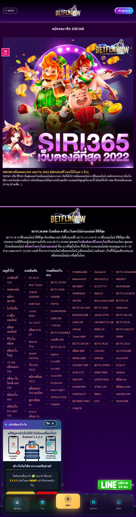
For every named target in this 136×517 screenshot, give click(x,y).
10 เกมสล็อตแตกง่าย (13, 366)
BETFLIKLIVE (124, 315)
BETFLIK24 (101, 343)
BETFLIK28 (123, 322)
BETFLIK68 (57, 289)
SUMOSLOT (79, 394)
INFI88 (76, 300)
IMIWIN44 (78, 293)
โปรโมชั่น (12, 308)
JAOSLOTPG (101, 315)
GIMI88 (55, 296)
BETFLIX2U (123, 343)
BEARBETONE (80, 401)
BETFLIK (11, 237)
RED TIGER (35, 285)
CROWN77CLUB (104, 322)
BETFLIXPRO (102, 365)
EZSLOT (121, 365)
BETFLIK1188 (80, 307)
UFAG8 (76, 329)
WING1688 (79, 358)
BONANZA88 (80, 315)
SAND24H (122, 307)
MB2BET (121, 279)
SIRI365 (99, 336)
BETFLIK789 (58, 282)
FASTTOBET (58, 390)
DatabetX (100, 272)
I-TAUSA (56, 325)
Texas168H (79, 336)
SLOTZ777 (100, 286)
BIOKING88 (123, 286)
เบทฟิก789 (57, 339)
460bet (120, 372)
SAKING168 (123, 394)
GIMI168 (56, 318)
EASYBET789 (80, 365)
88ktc (97, 394)
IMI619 (98, 293)
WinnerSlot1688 (104, 300)
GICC (97, 401)
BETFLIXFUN (80, 343)
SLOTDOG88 (123, 351)
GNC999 (77, 379)
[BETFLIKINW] (68, 10)
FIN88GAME (79, 272)
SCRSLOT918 (58, 397)
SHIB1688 (122, 401)
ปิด (48, 423)
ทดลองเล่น (13, 289)
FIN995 (55, 404)
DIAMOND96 (58, 311)
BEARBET (78, 286)
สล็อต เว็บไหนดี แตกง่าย (13, 383)
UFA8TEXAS (101, 379)
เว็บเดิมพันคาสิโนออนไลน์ (92, 242)
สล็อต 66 (121, 379)
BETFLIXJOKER (125, 293)
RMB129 (99, 329)
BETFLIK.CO (58, 347)
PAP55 (55, 304)
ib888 (119, 336)
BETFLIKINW (61, 242)
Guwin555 (122, 358)
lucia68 (55, 368)
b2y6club (56, 383)
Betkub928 (79, 279)
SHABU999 (79, 386)
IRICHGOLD (101, 279)
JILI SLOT (35, 322)
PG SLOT (34, 278)
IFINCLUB (100, 386)
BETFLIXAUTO (125, 329)
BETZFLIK (122, 300)
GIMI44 (98, 358)
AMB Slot (34, 304)
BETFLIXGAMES (60, 332)
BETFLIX (82, 237)
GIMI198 (77, 322)
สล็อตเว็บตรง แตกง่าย (12, 411)
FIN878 (77, 408)
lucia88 (55, 361)
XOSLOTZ (78, 372)
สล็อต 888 (78, 351)
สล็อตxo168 (123, 386)
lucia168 (56, 375)
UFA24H (99, 351)
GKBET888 (100, 372)
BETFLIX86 (101, 307)
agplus (55, 354)
